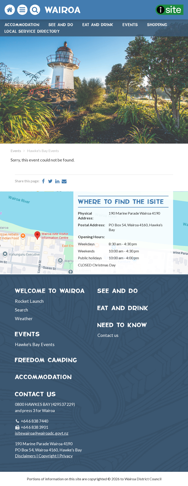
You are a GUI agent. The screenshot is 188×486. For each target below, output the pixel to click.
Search (21, 309)
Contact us (108, 335)
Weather (24, 318)
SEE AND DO (117, 291)
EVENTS (27, 334)
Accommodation (22, 24)
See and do (61, 24)
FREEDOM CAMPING (46, 360)
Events (130, 24)
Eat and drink (98, 24)
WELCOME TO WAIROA (50, 291)
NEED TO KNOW (122, 325)
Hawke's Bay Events (35, 344)
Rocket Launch (29, 301)
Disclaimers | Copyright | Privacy (44, 455)
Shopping (157, 24)
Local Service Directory (32, 31)
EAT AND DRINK (123, 308)
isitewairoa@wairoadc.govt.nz (41, 433)
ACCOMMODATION (43, 377)
